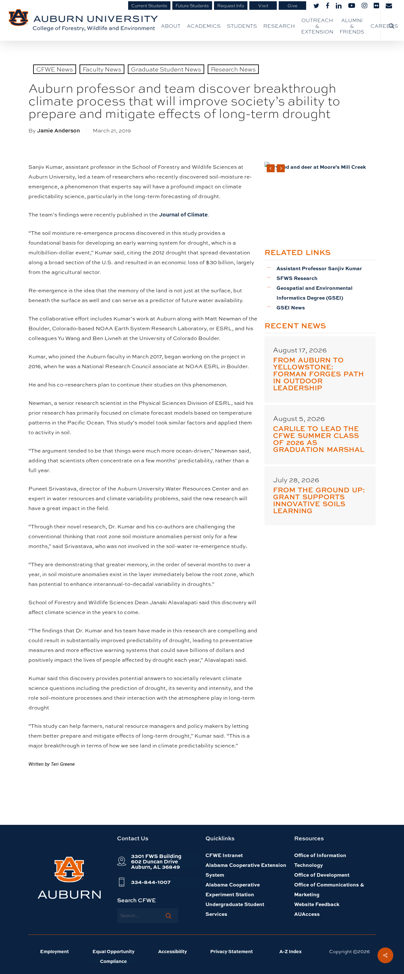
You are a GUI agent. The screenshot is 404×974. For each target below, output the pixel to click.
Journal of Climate (183, 214)
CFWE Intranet (224, 855)
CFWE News (54, 69)
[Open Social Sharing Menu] (385, 955)
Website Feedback (316, 904)
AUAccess (307, 913)
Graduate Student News (166, 69)
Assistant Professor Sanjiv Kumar (319, 268)
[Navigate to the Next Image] (281, 168)
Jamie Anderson (58, 130)
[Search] (168, 915)
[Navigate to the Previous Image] (271, 168)
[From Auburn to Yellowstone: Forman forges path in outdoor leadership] (320, 369)
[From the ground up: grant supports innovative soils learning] (320, 496)
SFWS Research (297, 278)
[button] (156, 861)
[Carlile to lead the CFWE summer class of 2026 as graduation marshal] (320, 434)
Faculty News (102, 69)
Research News (233, 69)
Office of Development (321, 874)
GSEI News (290, 307)
